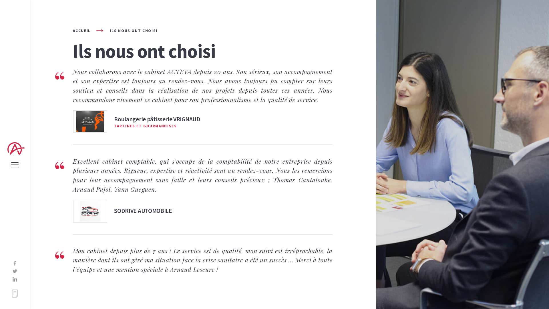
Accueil (81, 30)
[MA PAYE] (14, 293)
